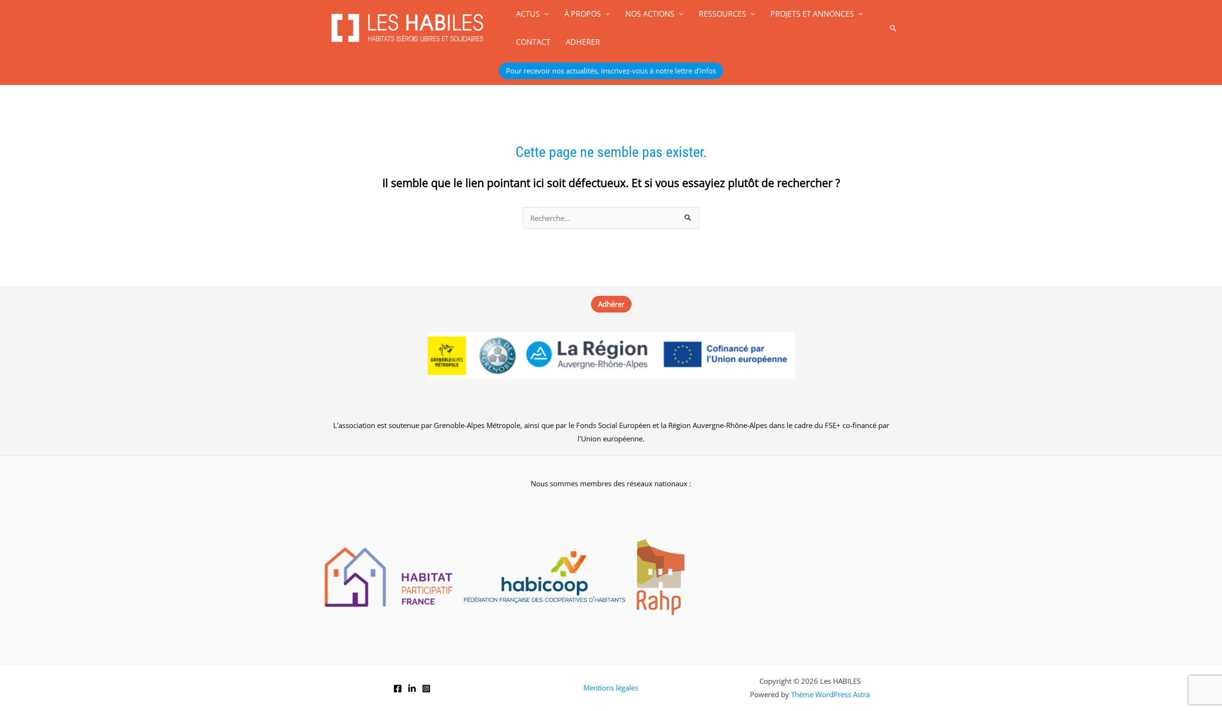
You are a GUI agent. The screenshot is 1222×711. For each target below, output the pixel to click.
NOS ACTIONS (649, 14)
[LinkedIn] (412, 688)
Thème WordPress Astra (830, 694)
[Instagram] (426, 688)
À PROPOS (582, 14)
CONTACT (533, 42)
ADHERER (583, 42)
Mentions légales (610, 687)
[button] (893, 28)
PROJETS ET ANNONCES (812, 14)
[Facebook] (397, 688)
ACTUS (528, 14)
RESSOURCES (722, 14)
